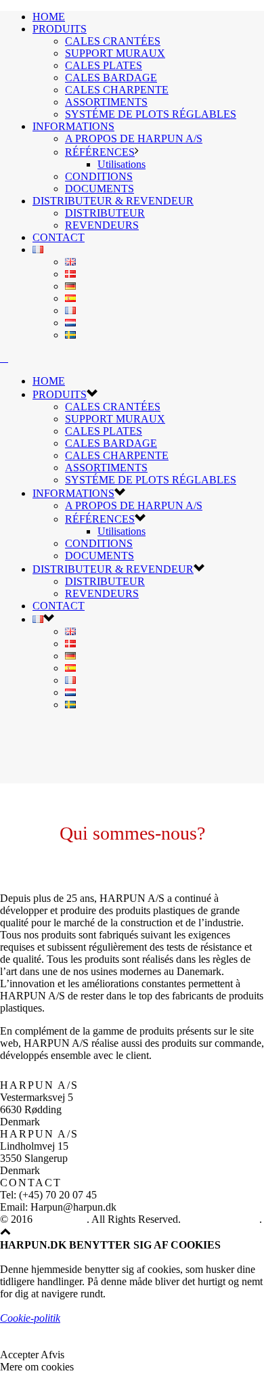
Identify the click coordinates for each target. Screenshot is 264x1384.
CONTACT (58, 237)
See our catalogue (221, 1219)
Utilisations (121, 164)
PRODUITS (59, 29)
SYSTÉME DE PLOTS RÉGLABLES (150, 114)
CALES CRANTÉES (112, 41)
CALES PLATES (103, 65)
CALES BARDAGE (111, 77)
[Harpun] (4, 358)
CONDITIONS (99, 176)
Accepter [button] (19, 1354)
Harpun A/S (61, 1219)
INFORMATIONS (73, 126)
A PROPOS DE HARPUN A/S (133, 138)
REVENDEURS (102, 225)
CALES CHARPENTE (117, 89)
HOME (48, 16)
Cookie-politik (30, 1318)
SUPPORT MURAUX (115, 53)
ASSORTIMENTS (106, 102)
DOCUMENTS (99, 188)
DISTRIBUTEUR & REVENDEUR (113, 201)
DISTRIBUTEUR (105, 213)
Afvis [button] (52, 1354)
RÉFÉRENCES (100, 152)
